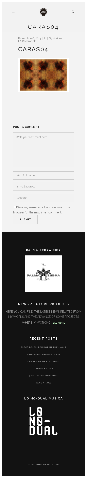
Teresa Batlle (43, 368)
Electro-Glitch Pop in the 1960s (43, 347)
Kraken (57, 38)
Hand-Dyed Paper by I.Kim (43, 354)
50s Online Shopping (43, 376)
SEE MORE (59, 323)
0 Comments (28, 41)
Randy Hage (43, 383)
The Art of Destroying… (43, 361)
